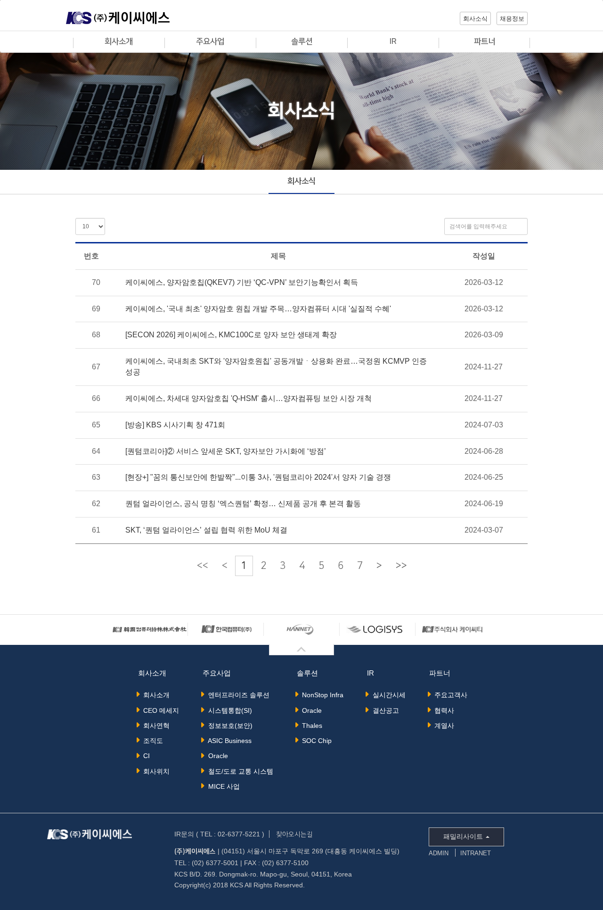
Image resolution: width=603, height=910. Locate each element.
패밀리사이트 (464, 836)
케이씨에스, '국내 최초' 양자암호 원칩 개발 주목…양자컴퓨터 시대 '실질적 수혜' (258, 309)
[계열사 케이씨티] (453, 629)
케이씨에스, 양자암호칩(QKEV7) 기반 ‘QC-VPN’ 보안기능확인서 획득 (241, 282)
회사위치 (154, 771)
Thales (310, 725)
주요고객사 (449, 695)
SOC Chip (315, 740)
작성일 (484, 256)
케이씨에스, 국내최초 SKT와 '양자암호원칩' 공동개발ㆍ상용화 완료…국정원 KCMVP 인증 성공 (276, 366)
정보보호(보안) (228, 725)
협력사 (442, 710)
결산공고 (384, 710)
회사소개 (154, 695)
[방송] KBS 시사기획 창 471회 (175, 425)
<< (202, 565)
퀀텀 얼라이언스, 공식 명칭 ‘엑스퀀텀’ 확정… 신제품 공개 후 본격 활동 (243, 504)
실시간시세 (387, 695)
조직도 (151, 740)
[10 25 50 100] (90, 226)
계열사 (442, 725)
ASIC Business (228, 740)
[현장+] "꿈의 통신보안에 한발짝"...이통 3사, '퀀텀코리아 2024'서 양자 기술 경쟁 (258, 477)
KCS (118, 20)
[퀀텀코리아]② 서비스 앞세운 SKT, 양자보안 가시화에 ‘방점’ (225, 451)
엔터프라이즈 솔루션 (236, 695)
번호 (91, 256)
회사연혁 (154, 725)
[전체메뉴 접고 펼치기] (301, 649)
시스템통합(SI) (228, 710)
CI (144, 756)
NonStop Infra (320, 695)
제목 (278, 256)
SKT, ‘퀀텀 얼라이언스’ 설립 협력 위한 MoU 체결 (206, 530)
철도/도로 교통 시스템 (238, 771)
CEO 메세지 (159, 710)
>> (401, 565)
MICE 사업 (222, 786)
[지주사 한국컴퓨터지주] (149, 629)
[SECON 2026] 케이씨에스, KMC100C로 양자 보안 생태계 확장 (231, 335)
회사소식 (301, 181)
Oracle (216, 756)
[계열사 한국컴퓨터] (225, 629)
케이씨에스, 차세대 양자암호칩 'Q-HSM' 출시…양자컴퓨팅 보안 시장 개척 (248, 398)
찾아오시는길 (294, 834)
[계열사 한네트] (301, 629)
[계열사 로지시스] (377, 629)
